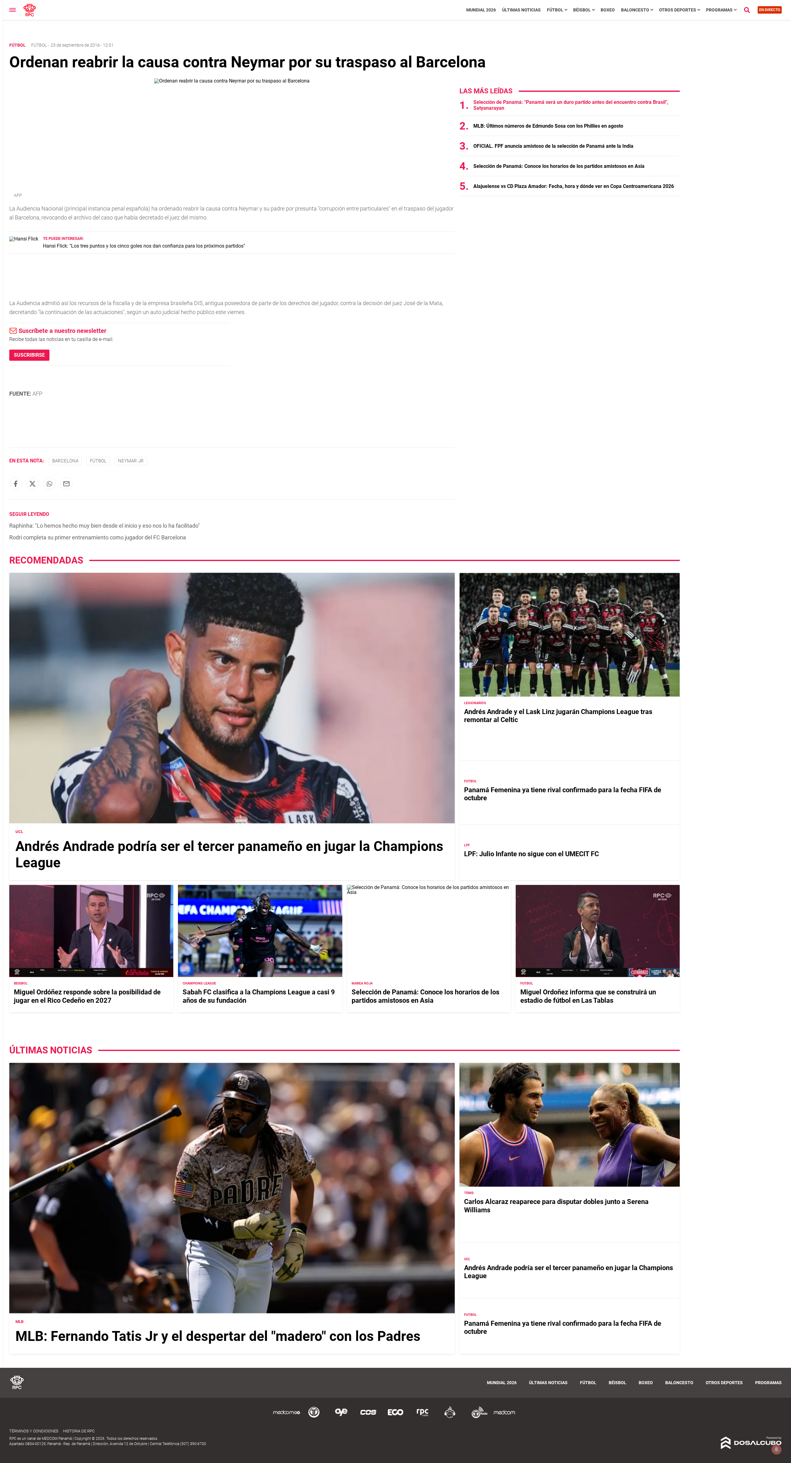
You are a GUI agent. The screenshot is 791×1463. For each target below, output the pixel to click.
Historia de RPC (79, 1431)
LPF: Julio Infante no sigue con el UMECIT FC (531, 854)
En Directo (769, 10)
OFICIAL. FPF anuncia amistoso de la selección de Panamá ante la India (553, 146)
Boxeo (608, 10)
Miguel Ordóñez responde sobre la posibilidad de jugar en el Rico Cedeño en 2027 (87, 996)
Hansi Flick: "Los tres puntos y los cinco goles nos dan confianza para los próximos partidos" (144, 246)
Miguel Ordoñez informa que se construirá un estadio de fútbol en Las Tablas (588, 996)
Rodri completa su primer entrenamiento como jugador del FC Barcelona (97, 537)
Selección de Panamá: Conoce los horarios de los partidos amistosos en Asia (559, 166)
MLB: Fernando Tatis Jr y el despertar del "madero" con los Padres (218, 1336)
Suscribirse (29, 355)
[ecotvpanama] (395, 1417)
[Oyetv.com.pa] (341, 1417)
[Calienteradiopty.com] (449, 1417)
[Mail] (66, 484)
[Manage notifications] (776, 1449)
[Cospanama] (368, 1417)
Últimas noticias (521, 10)
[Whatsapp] (49, 484)
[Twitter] (32, 484)
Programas (719, 10)
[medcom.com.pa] (504, 1417)
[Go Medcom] (286, 1417)
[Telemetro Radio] (477, 1417)
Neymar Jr (131, 461)
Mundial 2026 (481, 10)
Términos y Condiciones (33, 1431)
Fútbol (555, 10)
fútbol (98, 461)
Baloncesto (635, 10)
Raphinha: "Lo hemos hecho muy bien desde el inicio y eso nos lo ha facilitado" (104, 525)
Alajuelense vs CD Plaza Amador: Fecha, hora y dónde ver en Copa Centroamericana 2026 (573, 186)
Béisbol (582, 10)
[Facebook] (15, 484)
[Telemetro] (314, 1417)
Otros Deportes (677, 10)
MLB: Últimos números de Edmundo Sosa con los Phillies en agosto (548, 126)
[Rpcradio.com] (422, 1417)
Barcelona (65, 461)
